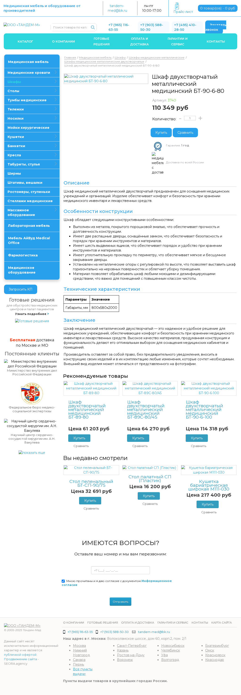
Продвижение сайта (20, 659)
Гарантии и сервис (178, 41)
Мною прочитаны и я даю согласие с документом (117, 583)
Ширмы (14, 173)
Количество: (164, 119)
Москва (79, 646)
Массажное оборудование (21, 212)
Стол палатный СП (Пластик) (150, 479)
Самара (79, 660)
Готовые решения (101, 41)
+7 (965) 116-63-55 (80, 632)
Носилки (16, 118)
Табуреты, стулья (24, 164)
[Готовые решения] (32, 321)
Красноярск (215, 655)
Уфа (164, 655)
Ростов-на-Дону (131, 655)
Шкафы (14, 82)
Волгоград (170, 660)
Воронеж (125, 660)
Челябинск (170, 650)
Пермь (78, 664)
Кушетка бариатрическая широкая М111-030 (208, 485)
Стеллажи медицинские (30, 201)
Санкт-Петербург (132, 646)
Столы (13, 91)
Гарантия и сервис (172, 622)
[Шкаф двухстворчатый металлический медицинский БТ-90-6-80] (106, 78)
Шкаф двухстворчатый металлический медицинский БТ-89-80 (87, 409)
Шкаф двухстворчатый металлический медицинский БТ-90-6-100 (204, 409)
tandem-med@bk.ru (154, 632)
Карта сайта (221, 622)
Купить (161, 132)
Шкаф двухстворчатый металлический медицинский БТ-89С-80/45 (146, 409)
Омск (209, 650)
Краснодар (214, 660)
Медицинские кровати (29, 73)
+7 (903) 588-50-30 (114, 632)
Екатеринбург (217, 646)
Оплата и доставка (139, 41)
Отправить (120, 601)
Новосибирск (173, 646)
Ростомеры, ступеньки (29, 192)
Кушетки (16, 137)
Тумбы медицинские (27, 100)
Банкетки (16, 146)
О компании (63, 41)
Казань (123, 650)
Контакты (216, 41)
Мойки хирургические (28, 128)
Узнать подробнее (32, 314)
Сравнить (185, 132)
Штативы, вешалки (25, 183)
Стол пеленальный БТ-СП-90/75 (91, 483)
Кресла (14, 155)
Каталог (25, 41)
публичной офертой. (20, 654)
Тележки (16, 109)
